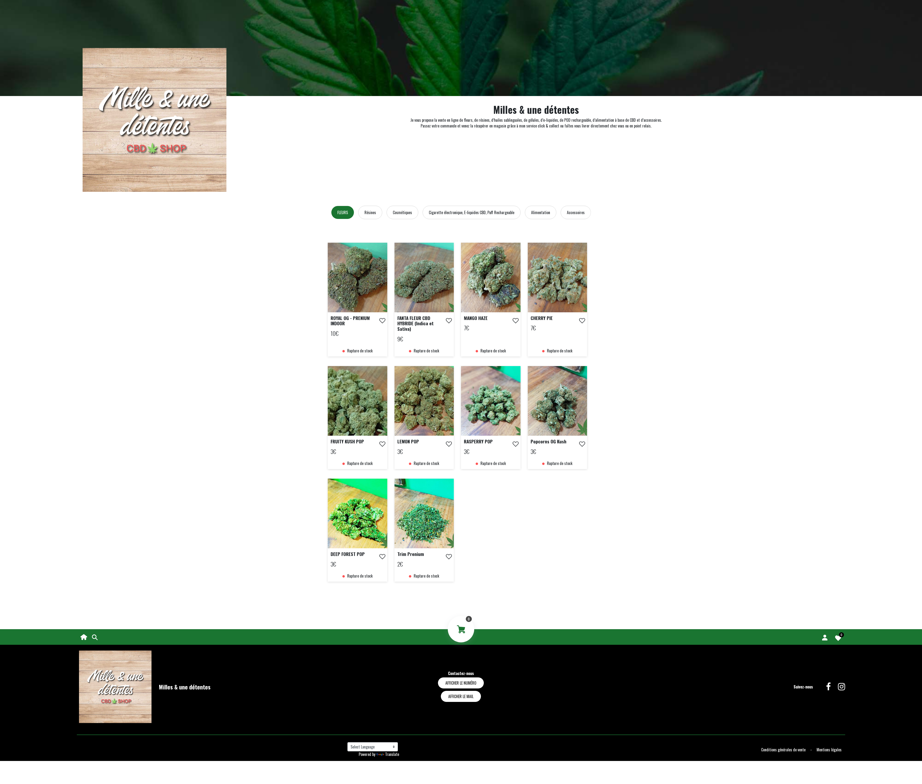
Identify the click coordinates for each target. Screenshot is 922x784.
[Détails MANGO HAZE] (491, 277)
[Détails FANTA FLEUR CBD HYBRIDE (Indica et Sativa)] (424, 277)
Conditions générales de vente (784, 750)
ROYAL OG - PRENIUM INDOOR (350, 320)
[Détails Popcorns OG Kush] (557, 400)
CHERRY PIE (542, 317)
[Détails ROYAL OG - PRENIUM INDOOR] (357, 277)
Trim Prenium (410, 553)
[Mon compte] (824, 637)
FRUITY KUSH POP (347, 441)
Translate (392, 754)
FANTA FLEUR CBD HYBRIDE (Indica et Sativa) (415, 323)
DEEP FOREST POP (348, 553)
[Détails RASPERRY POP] (491, 400)
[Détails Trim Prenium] (424, 513)
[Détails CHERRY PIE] (557, 277)
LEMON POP (408, 441)
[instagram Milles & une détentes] (838, 687)
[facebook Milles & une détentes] (825, 687)
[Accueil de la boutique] (83, 636)
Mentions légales (829, 750)
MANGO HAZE (476, 317)
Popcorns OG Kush (548, 441)
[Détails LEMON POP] (424, 400)
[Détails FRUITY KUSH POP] (357, 400)
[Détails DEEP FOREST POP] (357, 513)
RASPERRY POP (478, 441)
